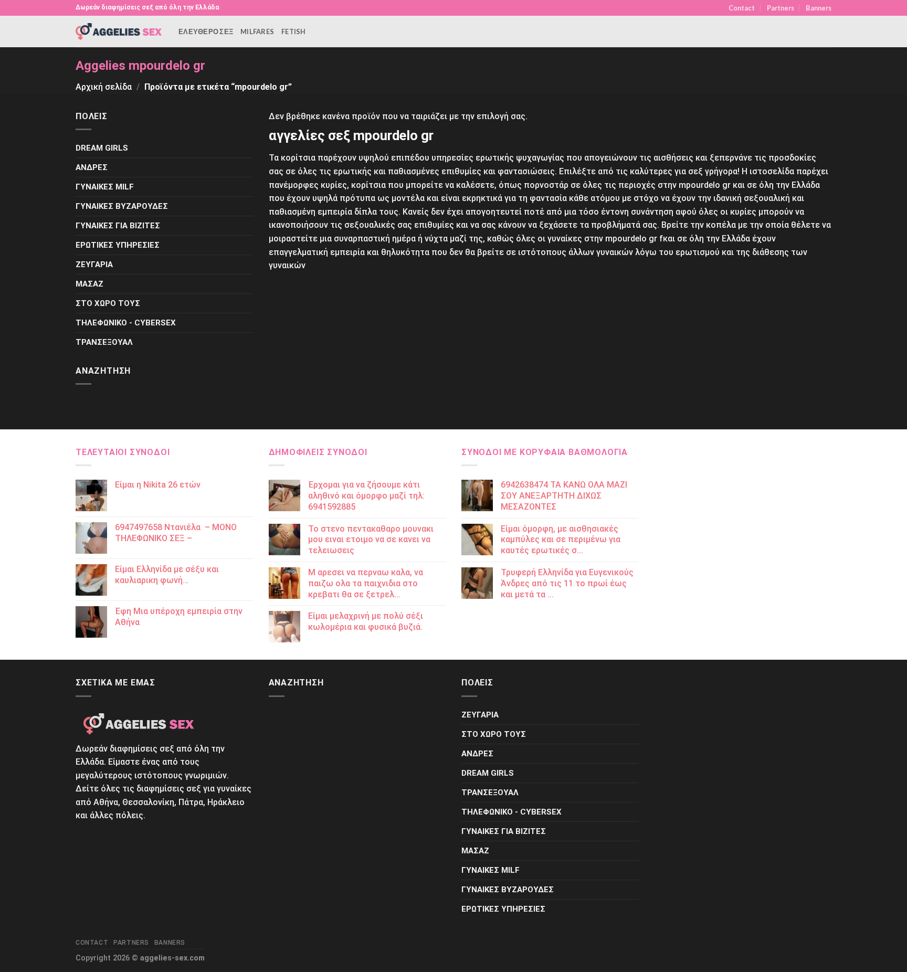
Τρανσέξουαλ (104, 342)
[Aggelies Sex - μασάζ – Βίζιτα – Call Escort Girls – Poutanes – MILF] (119, 31)
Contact (742, 8)
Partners (780, 8)
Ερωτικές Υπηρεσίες (118, 245)
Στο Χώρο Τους (108, 303)
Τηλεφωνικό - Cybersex (126, 322)
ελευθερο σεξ (205, 31)
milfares (257, 31)
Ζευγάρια (94, 264)
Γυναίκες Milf (105, 187)
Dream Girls (102, 148)
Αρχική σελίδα (104, 87)
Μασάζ (89, 284)
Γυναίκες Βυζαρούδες (122, 206)
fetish (293, 31)
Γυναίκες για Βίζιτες (118, 225)
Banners (818, 8)
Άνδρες (92, 167)
